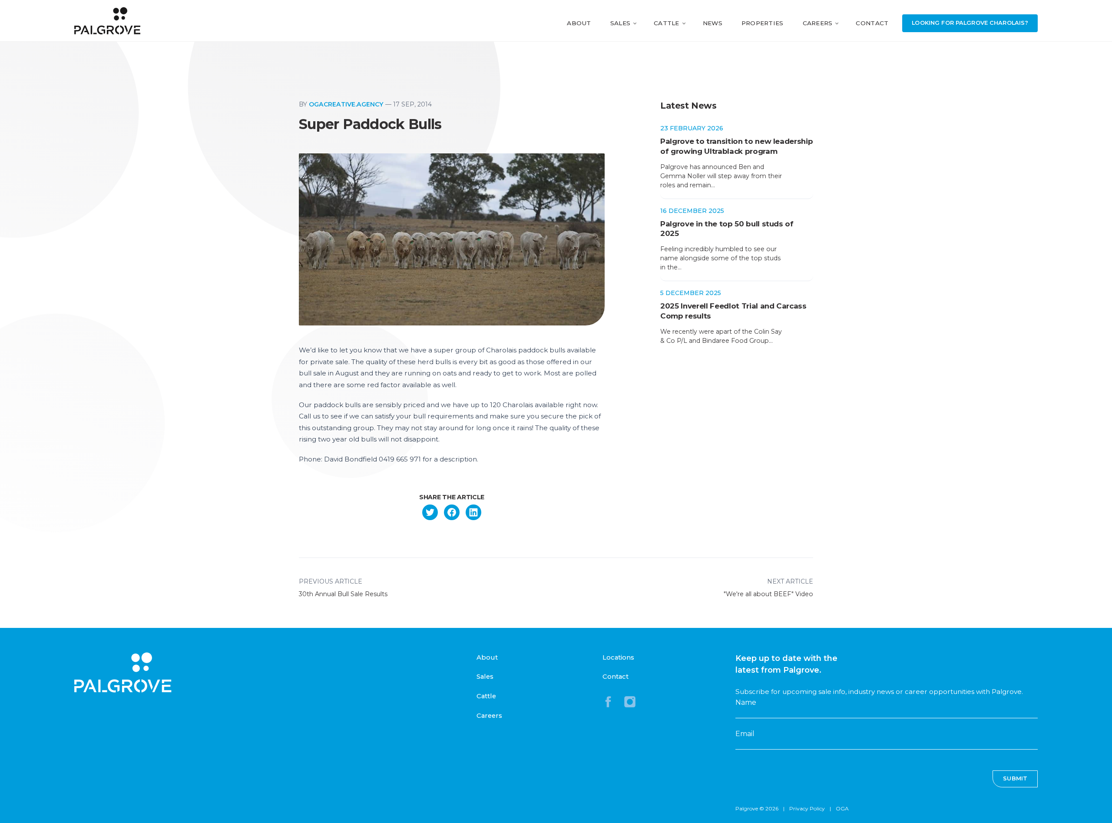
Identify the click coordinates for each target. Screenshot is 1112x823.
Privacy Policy (807, 808)
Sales (620, 23)
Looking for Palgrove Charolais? (970, 23)
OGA (842, 808)
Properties (762, 23)
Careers (818, 23)
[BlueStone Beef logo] (107, 20)
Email (745, 734)
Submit (1015, 778)
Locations (618, 657)
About (579, 23)
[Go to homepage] (123, 672)
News (712, 23)
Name (745, 702)
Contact (872, 23)
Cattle (666, 23)
